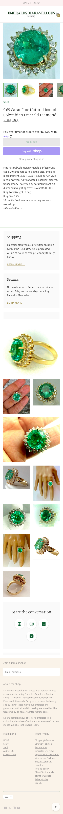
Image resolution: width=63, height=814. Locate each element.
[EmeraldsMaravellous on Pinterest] (10, 807)
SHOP (6, 743)
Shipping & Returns (44, 740)
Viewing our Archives (45, 758)
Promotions (41, 747)
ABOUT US (8, 750)
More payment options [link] (31, 159)
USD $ (7, 797)
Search (38, 782)
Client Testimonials (44, 772)
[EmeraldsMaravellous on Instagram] (14, 807)
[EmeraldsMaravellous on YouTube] (18, 807)
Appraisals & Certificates (47, 754)
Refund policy (42, 768)
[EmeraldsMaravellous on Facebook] (5, 807)
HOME (6, 740)
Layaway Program (44, 743)
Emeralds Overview (44, 750)
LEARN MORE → (16, 264)
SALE (5, 747)
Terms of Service (43, 775)
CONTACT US (9, 754)
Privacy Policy (41, 779)
